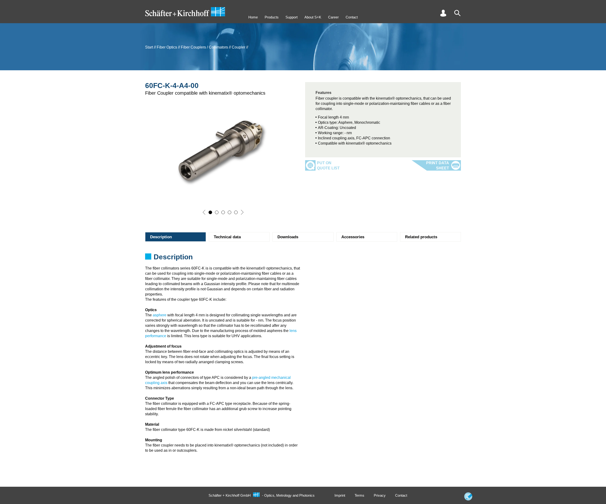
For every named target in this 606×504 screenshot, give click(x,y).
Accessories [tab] (352, 237)
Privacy (380, 495)
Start (149, 47)
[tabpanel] (303, 258)
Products (272, 17)
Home (253, 17)
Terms (359, 495)
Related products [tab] (421, 237)
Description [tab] (161, 237)
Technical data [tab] (227, 237)
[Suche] (457, 13)
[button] (204, 212)
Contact (352, 17)
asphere (159, 315)
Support (291, 17)
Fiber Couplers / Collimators (204, 47)
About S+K (312, 17)
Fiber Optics (167, 47)
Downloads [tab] (287, 237)
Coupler (238, 47)
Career (333, 17)
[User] (443, 13)
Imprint (339, 495)
